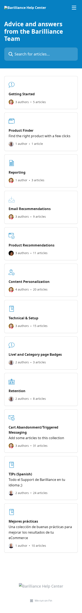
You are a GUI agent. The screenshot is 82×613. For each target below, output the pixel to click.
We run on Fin (43, 600)
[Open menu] (74, 7)
